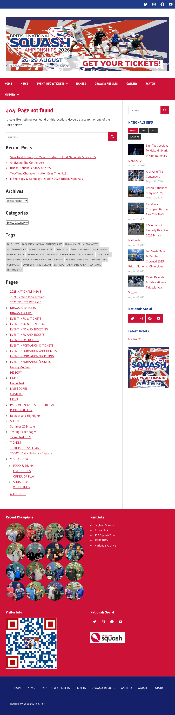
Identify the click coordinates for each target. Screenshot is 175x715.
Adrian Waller (72, 244)
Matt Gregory (55, 259)
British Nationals (16, 249)
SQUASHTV (20, 482)
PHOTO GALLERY (21, 410)
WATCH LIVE (18, 494)
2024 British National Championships (42, 244)
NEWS (24, 83)
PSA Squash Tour (105, 535)
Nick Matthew (99, 259)
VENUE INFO (21, 487)
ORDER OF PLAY (24, 476)
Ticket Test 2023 (20, 437)
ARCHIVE (134, 136)
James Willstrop (15, 254)
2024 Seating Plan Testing (27, 297)
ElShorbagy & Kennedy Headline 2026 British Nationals (46, 179)
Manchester (14, 259)
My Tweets (134, 339)
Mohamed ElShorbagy (78, 259)
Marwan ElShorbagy (34, 259)
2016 (9, 244)
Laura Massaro (86, 254)
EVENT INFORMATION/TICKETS (30, 362)
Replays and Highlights (25, 416)
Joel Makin (52, 254)
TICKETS (81, 83)
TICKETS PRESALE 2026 (25, 448)
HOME (8, 83)
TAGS (153, 130)
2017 (17, 244)
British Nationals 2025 (41, 249)
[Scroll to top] (169, 709)
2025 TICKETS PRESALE (25, 302)
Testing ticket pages (23, 432)
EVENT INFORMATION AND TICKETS (33, 351)
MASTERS (16, 394)
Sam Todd (59, 264)
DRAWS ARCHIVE (21, 313)
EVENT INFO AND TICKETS (27, 335)
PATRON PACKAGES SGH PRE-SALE (33, 405)
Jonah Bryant (67, 254)
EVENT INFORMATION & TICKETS (31, 345)
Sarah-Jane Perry (76, 264)
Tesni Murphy (14, 269)
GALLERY (131, 83)
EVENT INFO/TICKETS (24, 340)
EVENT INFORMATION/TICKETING (32, 356)
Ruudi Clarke (44, 264)
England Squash (104, 525)
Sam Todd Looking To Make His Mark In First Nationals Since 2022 (53, 157)
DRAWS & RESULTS (106, 83)
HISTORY (9, 94)
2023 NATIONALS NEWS (25, 291)
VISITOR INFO (19, 459)
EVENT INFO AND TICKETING (29, 329)
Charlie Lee (62, 249)
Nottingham (13, 264)
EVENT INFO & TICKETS (51, 83)
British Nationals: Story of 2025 (30, 168)
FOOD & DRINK (23, 466)
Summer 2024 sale (22, 426)
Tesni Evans (94, 264)
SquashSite (101, 530)
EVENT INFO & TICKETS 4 (27, 324)
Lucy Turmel (104, 254)
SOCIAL (15, 421)
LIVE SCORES (19, 389)
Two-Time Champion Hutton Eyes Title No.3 (38, 173)
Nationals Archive (105, 545)
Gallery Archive (20, 367)
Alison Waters (90, 244)
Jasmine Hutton (35, 254)
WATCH (150, 83)
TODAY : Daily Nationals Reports (31, 453)
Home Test (17, 383)
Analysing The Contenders (27, 163)
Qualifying (29, 264)
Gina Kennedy (100, 249)
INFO (143, 130)
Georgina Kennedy (81, 249)
